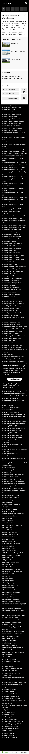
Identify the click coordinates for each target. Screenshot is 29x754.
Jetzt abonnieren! (14, 379)
